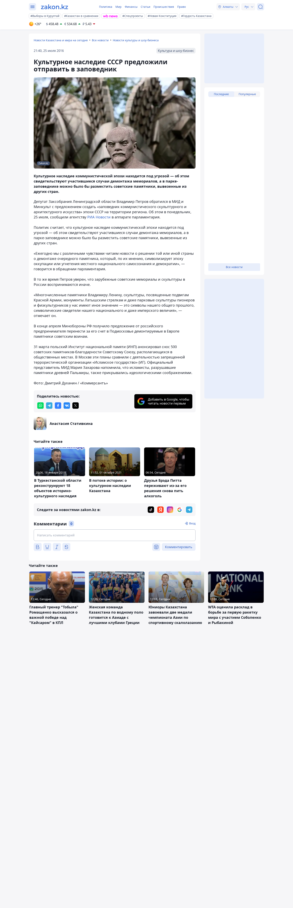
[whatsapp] (40, 405)
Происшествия (163, 7)
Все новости (100, 40)
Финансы (131, 7)
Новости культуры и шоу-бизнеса (136, 40)
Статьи (145, 7)
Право (181, 7)
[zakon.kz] (54, 6)
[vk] (66, 405)
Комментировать (178, 547)
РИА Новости (99, 217)
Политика (105, 7)
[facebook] (58, 405)
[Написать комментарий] (115, 535)
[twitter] (75, 405)
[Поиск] (260, 6)
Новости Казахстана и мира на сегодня (61, 40)
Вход (192, 523)
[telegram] (49, 405)
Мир (118, 7)
